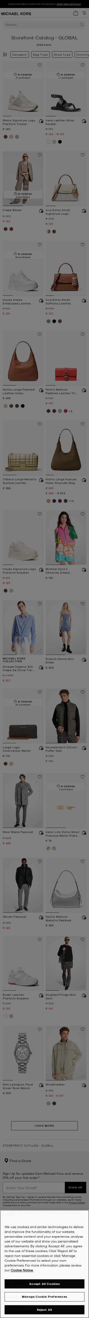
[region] (44, 1264)
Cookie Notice (22, 1270)
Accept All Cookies (44, 1284)
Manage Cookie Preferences (44, 1297)
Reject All (44, 1310)
